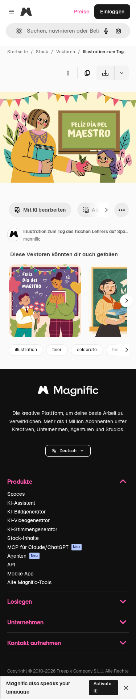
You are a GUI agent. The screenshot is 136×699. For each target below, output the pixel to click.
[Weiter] (106, 210)
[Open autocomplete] (16, 31)
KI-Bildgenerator (26, 511)
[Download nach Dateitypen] (121, 73)
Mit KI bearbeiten (44, 210)
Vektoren (65, 52)
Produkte (19, 481)
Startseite (17, 52)
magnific (32, 239)
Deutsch (68, 451)
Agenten (22, 556)
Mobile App (20, 573)
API (11, 564)
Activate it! (102, 687)
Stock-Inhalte (23, 538)
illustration (26, 350)
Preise (81, 11)
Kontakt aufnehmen (34, 642)
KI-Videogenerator (28, 520)
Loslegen (19, 601)
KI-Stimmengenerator (32, 529)
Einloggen (112, 11)
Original (46, 96)
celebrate (87, 350)
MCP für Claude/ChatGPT (43, 547)
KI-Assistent (21, 503)
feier (57, 350)
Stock (42, 52)
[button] (68, 451)
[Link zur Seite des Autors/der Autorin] (13, 235)
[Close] (126, 687)
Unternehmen (25, 622)
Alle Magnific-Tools (29, 582)
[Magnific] (68, 392)
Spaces (16, 494)
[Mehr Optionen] (68, 73)
